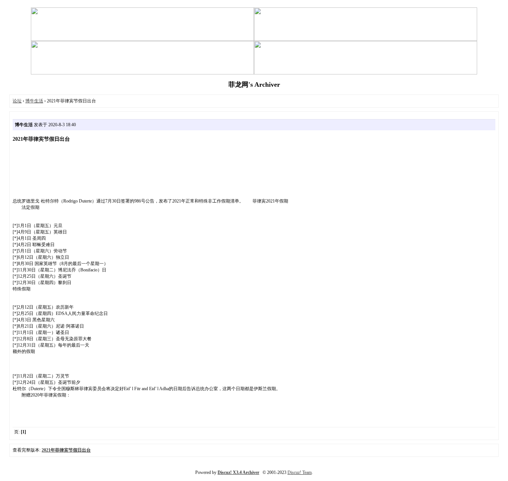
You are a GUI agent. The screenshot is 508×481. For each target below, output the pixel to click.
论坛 (17, 100)
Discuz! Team (299, 472)
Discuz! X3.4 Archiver (238, 472)
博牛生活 (34, 100)
